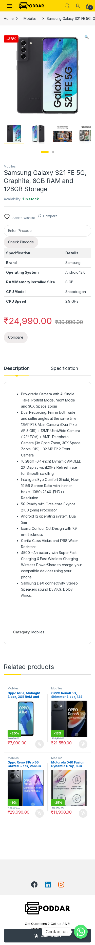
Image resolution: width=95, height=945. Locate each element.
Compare (50, 216)
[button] (86, 37)
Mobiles (30, 18)
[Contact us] (81, 932)
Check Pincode (21, 242)
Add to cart (51, 936)
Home (8, 18)
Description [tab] (16, 368)
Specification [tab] (64, 368)
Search (67, 6)
